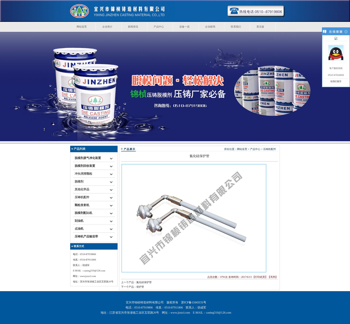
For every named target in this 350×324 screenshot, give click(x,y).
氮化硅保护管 (144, 282)
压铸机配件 (269, 149)
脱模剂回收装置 (85, 165)
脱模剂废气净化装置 (88, 157)
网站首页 (82, 26)
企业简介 (107, 26)
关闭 (272, 277)
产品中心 (159, 26)
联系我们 (236, 26)
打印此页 (260, 277)
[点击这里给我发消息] (336, 38)
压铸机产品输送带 (86, 236)
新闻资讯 (133, 26)
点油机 (79, 228)
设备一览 (184, 26)
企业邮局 (210, 26)
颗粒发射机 (82, 205)
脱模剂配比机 (83, 212)
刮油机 (79, 220)
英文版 (260, 26)
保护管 (140, 287)
